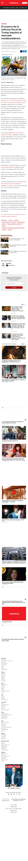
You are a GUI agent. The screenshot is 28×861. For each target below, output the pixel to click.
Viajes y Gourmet (5, 690)
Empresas (13, 7)
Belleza (3, 689)
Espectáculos (4, 684)
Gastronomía (4, 753)
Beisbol (3, 743)
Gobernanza (4, 724)
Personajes (4, 757)
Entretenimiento (5, 704)
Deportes (3, 705)
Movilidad (3, 726)
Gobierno (3, 673)
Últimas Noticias (6, 7)
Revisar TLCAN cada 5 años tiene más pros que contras (18, 251)
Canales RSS (13, 810)
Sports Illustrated (5, 741)
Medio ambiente (5, 722)
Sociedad (3, 680)
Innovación (3, 728)
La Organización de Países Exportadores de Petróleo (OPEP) (13, 227)
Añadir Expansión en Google (7, 54)
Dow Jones (14, 222)
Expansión (8, 263)
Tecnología (4, 664)
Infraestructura (4, 715)
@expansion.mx (14, 794)
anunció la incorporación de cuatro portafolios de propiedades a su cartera (13, 183)
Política (17, 7)
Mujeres (3, 668)
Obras (2, 665)
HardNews (4, 229)
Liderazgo (3, 736)
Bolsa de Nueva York (6, 222)
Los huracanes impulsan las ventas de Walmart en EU (18, 245)
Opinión (3, 679)
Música (3, 708)
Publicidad (14, 804)
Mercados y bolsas (21, 222)
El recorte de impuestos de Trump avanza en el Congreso (16, 239)
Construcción (4, 713)
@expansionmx (10, 82)
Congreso (3, 675)
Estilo (2, 703)
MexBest (3, 752)
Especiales (3, 738)
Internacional (4, 663)
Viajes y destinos (5, 756)
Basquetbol (4, 746)
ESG (2, 667)
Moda (2, 688)
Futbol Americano (5, 744)
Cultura (3, 692)
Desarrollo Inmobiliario (6, 714)
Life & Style (3, 702)
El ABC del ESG (4, 729)
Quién (2, 683)
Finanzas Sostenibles (6, 727)
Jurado (2, 761)
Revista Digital (25, 2)
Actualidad (3, 734)
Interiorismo (4, 718)
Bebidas (3, 754)
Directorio (13, 812)
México (3, 674)
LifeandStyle (4, 669)
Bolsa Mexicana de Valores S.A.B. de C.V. (15, 224)
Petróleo (3, 226)
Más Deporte (4, 747)
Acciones (3, 224)
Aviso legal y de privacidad (14, 808)
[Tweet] (21, 51)
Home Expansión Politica (7, 660)
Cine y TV (3, 707)
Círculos (3, 687)
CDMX (2, 677)
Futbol (2, 742)
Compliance (13, 806)
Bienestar (3, 758)
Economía (22, 7)
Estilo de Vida (4, 759)
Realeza (3, 685)
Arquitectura (4, 717)
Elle (2, 694)
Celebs (3, 698)
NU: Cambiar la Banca (14, 788)
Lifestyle (3, 748)
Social (2, 723)
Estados (3, 678)
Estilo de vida (4, 699)
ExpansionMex (17, 794)
